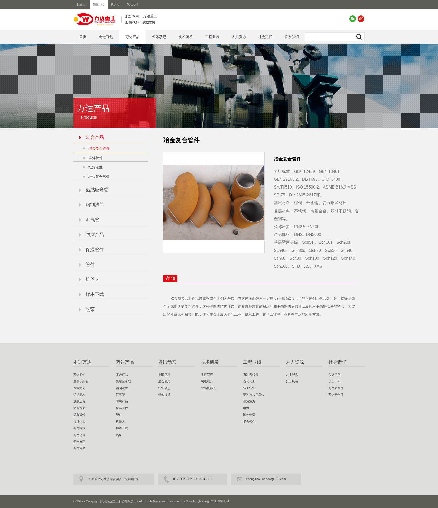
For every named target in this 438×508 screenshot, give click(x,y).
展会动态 (164, 381)
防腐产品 (95, 234)
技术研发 (185, 37)
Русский (132, 4)
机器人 (92, 279)
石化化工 (249, 381)
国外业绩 (249, 415)
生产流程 (207, 375)
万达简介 (79, 375)
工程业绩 (212, 37)
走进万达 (106, 37)
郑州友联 (79, 441)
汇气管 (92, 219)
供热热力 (249, 401)
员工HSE (334, 381)
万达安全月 (335, 395)
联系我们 (292, 37)
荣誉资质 (79, 408)
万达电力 (79, 448)
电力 (246, 408)
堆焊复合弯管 (99, 177)
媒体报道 (164, 395)
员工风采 (292, 381)
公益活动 (334, 375)
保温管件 (95, 249)
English (81, 4)
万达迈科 (79, 435)
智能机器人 (208, 388)
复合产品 (95, 137)
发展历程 (79, 401)
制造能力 (207, 381)
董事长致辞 (80, 381)
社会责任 (265, 37)
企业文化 (79, 388)
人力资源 (239, 37)
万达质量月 (335, 388)
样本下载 (95, 294)
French (116, 4)
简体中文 (99, 4)
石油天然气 (250, 375)
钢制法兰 (95, 204)
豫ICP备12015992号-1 (213, 501)
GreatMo (191, 501)
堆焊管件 (95, 158)
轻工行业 (249, 388)
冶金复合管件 (99, 148)
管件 (90, 264)
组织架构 (79, 395)
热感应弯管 (97, 189)
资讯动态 (159, 37)
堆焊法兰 (95, 167)
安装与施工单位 (253, 395)
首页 (82, 37)
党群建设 (79, 415)
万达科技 (79, 428)
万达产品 (132, 37)
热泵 (90, 309)
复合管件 (249, 421)
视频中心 (79, 421)
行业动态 (164, 388)
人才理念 (292, 375)
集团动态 (164, 375)
